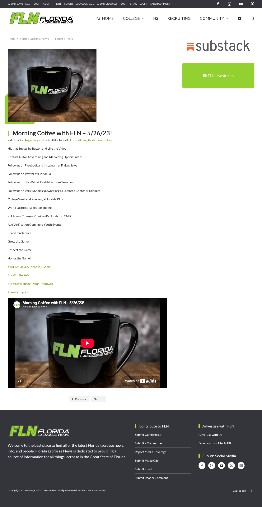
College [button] (131, 18)
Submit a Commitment (47, 3)
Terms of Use (84, 490)
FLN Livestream (221, 75)
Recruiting (179, 18)
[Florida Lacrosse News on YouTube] (241, 3)
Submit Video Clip (107, 3)
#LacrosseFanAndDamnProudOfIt (30, 283)
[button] (252, 18)
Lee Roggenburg (29, 140)
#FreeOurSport (18, 292)
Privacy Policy (98, 490)
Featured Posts (78, 140)
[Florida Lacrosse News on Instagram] (229, 3)
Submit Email (129, 3)
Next (97, 399)
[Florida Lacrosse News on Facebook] (218, 3)
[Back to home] (41, 18)
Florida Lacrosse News (99, 140)
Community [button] (212, 18)
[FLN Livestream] (239, 18)
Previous (80, 399)
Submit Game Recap (19, 3)
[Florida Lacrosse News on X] (252, 3)
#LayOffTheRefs (18, 275)
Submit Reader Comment (155, 3)
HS (155, 18)
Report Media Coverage (79, 3)
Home (108, 18)
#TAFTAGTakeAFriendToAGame (29, 266)
